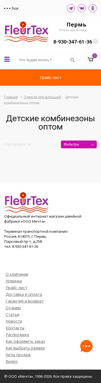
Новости (14, 321)
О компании (17, 274)
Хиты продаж (18, 354)
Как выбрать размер (25, 348)
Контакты (15, 327)
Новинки (14, 281)
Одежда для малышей (42, 97)
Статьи (12, 314)
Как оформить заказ (25, 341)
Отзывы (13, 307)
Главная (11, 97)
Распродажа (17, 334)
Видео (12, 361)
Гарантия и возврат (25, 301)
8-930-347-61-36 (72, 42)
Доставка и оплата (24, 294)
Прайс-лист (50, 77)
